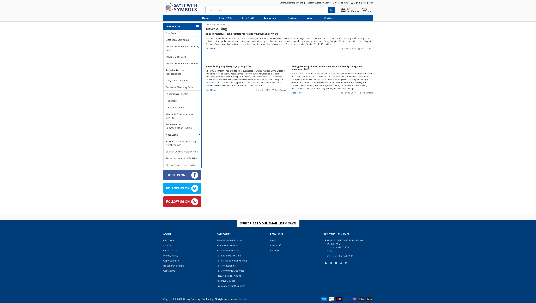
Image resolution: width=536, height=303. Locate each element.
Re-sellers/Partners (173, 265)
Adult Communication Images (182, 63)
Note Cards (172, 134)
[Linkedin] (346, 263)
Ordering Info (170, 250)
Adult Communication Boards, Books (182, 48)
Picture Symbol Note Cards (180, 165)
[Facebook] (326, 263)
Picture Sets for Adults (229, 275)
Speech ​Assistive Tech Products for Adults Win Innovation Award (242, 33)
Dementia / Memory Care (179, 87)
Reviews (292, 18)
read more (211, 48)
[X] (341, 263)
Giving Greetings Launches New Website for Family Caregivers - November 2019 (327, 68)
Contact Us (169, 270)
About (310, 18)
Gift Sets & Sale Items (177, 39)
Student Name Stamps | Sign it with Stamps (181, 143)
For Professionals (226, 265)
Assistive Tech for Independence (175, 72)
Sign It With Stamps (227, 245)
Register (368, 2)
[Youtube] (336, 263)
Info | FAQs (226, 18)
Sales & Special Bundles (229, 240)
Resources (270, 18)
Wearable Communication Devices (180, 116)
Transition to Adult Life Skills (181, 158)
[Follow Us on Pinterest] (182, 201)
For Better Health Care (229, 255)
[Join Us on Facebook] (182, 174)
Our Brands (172, 33)
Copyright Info (171, 260)
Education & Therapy (177, 93)
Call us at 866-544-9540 (340, 256)
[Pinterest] (331, 263)
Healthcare (172, 100)
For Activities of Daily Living (232, 260)
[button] (268, 223)
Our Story (168, 240)
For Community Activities (230, 270)
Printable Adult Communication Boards (179, 126)
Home (205, 18)
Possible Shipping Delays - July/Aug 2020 (228, 66)
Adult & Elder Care (176, 56)
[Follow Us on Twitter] (182, 188)
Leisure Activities (175, 107)
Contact (329, 18)
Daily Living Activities (177, 80)
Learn (273, 240)
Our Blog (275, 250)
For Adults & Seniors (228, 250)
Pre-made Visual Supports (231, 285)
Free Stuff (248, 18)
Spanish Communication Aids (182, 151)
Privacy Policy (170, 255)
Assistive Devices (226, 280)
